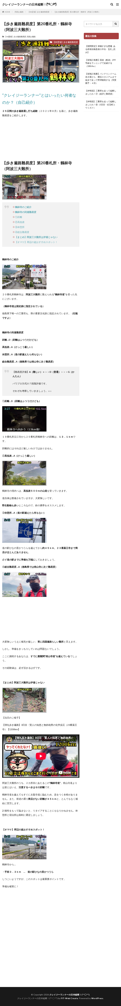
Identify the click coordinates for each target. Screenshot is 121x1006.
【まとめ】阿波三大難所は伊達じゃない (36, 237)
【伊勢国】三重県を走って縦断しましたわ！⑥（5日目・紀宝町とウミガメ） (100, 104)
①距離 (18, 217)
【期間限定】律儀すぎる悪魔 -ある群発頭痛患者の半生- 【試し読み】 (100, 49)
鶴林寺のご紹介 (23, 207)
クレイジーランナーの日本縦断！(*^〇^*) (29, 4)
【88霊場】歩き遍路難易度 (38, 12)
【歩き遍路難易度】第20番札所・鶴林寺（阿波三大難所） (77, 12)
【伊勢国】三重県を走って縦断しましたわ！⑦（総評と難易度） (100, 92)
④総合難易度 (22, 232)
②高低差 (19, 222)
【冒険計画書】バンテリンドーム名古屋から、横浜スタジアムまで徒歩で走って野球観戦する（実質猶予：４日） (100, 78)
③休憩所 (19, 227)
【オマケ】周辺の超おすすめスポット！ (36, 242)
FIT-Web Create (69, 998)
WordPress (97, 998)
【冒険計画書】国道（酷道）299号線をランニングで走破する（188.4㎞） (100, 63)
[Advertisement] (40, 954)
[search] (116, 24)
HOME (7, 12)
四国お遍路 (19, 12)
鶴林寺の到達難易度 (25, 212)
